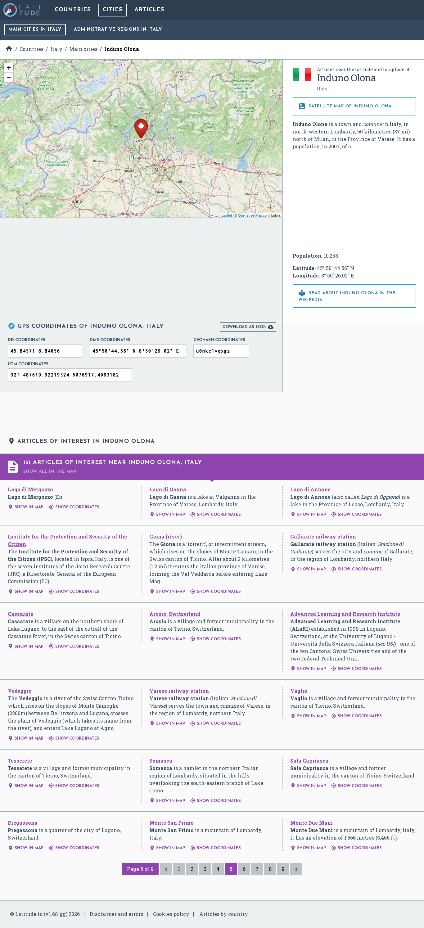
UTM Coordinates (28, 364)
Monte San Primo (171, 822)
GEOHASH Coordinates (219, 340)
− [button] (9, 77)
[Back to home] (22, 10)
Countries (73, 10)
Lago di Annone (310, 489)
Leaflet (227, 215)
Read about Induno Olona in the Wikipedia (346, 295)
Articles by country (223, 914)
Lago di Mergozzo (30, 489)
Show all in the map (49, 472)
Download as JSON (248, 327)
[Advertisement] (354, 201)
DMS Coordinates (110, 340)
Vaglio (298, 690)
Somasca (160, 760)
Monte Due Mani (311, 822)
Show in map (25, 507)
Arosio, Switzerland (174, 613)
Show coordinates (73, 507)
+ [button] (9, 68)
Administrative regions (118, 29)
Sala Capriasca (309, 760)
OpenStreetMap (250, 215)
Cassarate (20, 613)
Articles (149, 10)
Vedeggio (20, 690)
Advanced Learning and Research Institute (345, 613)
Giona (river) (165, 536)
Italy (322, 89)
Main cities (34, 29)
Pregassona (23, 822)
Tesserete (20, 760)
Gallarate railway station (323, 536)
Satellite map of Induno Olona (345, 106)
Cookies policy (171, 914)
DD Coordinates (26, 340)
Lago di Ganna (167, 489)
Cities (112, 10)
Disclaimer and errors (116, 914)
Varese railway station (179, 690)
